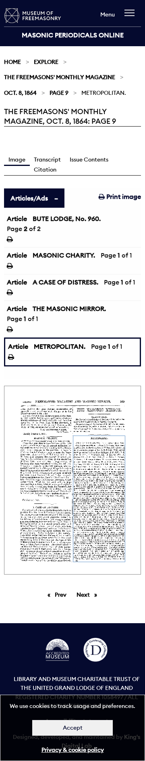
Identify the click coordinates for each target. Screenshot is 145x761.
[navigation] (131, 17)
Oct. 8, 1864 (20, 92)
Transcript (47, 159)
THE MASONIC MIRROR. (69, 309)
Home (12, 61)
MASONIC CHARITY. (64, 255)
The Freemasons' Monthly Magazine (59, 77)
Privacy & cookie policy (72, 749)
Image (16, 159)
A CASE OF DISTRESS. (65, 282)
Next (89, 594)
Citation (45, 169)
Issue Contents (89, 159)
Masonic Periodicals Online (73, 35)
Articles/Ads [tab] (29, 198)
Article (17, 219)
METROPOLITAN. (59, 346)
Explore (46, 61)
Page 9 (59, 92)
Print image (123, 196)
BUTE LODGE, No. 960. (67, 219)
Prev (62, 594)
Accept (73, 727)
